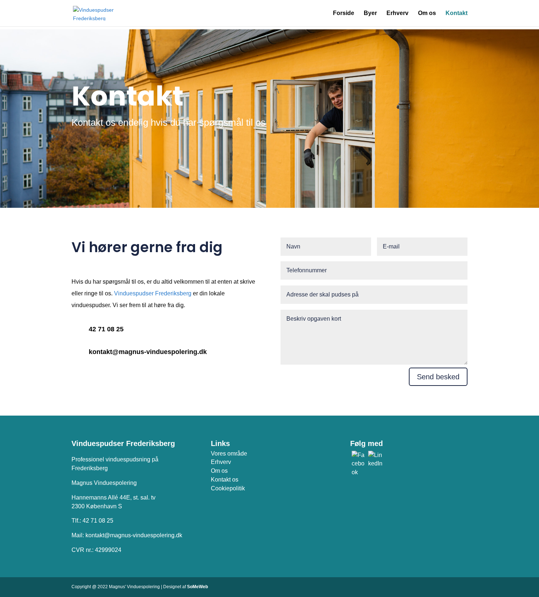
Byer (370, 13)
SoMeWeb (197, 586)
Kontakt (456, 13)
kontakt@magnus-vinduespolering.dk (148, 351)
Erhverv (397, 13)
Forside (343, 13)
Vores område (229, 453)
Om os (427, 13)
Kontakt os (224, 479)
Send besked (438, 377)
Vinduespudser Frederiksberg (152, 293)
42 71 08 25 (106, 329)
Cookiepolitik (228, 488)
